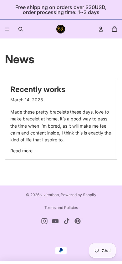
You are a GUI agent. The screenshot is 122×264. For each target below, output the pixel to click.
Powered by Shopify (78, 194)
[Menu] (7, 29)
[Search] (21, 29)
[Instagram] (44, 221)
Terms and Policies (61, 207)
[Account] (101, 29)
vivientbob (49, 194)
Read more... (23, 150)
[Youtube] (55, 221)
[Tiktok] (66, 221)
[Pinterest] (77, 221)
